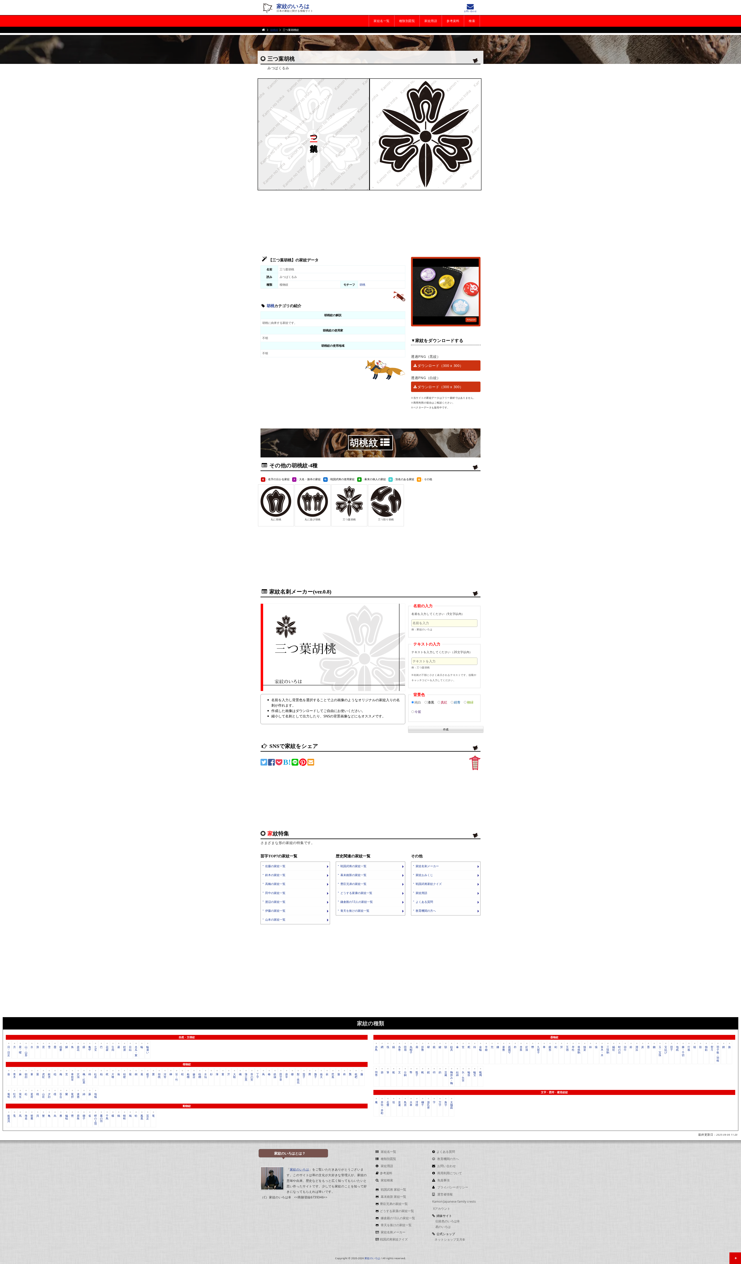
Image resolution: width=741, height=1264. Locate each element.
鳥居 (405, 1103)
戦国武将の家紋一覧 (353, 866)
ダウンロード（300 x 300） (440, 365)
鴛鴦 (31, 1117)
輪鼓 (469, 1073)
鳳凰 (141, 1117)
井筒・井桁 (382, 1107)
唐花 (78, 1048)
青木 (14, 1075)
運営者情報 (444, 1194)
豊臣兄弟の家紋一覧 (353, 884)
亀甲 (89, 1048)
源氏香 (428, 1104)
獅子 (84, 1117)
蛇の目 (619, 1049)
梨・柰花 (298, 1078)
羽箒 (376, 1073)
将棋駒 (579, 1049)
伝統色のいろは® (447, 1221)
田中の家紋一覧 (275, 893)
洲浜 (636, 1048)
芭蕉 (333, 1075)
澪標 (416, 1103)
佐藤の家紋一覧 (275, 866)
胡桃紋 (274, 30)
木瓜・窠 (136, 1051)
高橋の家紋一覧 (275, 884)
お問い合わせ (446, 1166)
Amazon (471, 319)
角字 (445, 1103)
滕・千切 (683, 1051)
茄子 (304, 1075)
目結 (130, 1048)
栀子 (147, 1075)
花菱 (107, 1048)
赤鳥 (376, 1048)
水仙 (205, 1075)
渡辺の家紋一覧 (275, 902)
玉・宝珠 (660, 1051)
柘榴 (188, 1075)
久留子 (538, 1049)
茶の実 (251, 1076)
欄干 (422, 1103)
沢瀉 (78, 1075)
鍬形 (550, 1048)
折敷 (422, 1048)
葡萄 (8, 1095)
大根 (234, 1075)
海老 (26, 1117)
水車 (411, 1103)
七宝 (95, 1048)
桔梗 (124, 1075)
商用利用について (449, 1173)
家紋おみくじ (424, 875)
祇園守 (509, 1049)
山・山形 (26, 1051)
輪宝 (474, 1073)
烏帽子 (411, 1049)
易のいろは (443, 1227)
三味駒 (608, 1049)
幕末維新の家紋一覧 (353, 875)
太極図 (451, 1104)
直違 (399, 1103)
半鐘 (486, 1048)
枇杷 (356, 1075)
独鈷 (706, 1048)
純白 (417, 702)
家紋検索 (386, 1180)
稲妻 (60, 1048)
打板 (689, 1048)
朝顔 (26, 1075)
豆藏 (445, 1073)
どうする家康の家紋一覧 (356, 893)
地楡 (95, 1095)
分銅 (405, 1073)
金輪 (480, 1048)
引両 (113, 1048)
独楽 (584, 1048)
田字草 (280, 1076)
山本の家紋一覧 (275, 920)
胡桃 (362, 285)
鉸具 (451, 1048)
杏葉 (521, 1048)
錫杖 (613, 1048)
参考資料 (453, 21)
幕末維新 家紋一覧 (393, 1197)
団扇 (405, 1048)
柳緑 (470, 702)
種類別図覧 (407, 21)
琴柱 (573, 1048)
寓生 (20, 1095)
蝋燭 (480, 1073)
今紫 (417, 711)
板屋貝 (8, 1118)
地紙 (677, 1048)
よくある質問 (424, 902)
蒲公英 (246, 1076)
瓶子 (416, 1073)
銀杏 (49, 1075)
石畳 (388, 1103)
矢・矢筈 (463, 1076)
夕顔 (49, 1095)
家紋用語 (430, 21)
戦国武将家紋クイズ (429, 884)
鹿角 (78, 1117)
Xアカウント (441, 1208)
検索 (472, 21)
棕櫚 (199, 1075)
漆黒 (431, 702)
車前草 (72, 1076)
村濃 (124, 1048)
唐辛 (286, 1075)
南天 (321, 1075)
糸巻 (399, 1048)
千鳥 (107, 1117)
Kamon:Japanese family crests (454, 1201)
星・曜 (20, 1049)
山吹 (43, 1095)
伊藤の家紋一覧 (275, 911)
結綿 (457, 1073)
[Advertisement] (370, 221)
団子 (671, 1048)
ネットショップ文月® (450, 1239)
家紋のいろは (293, 6)
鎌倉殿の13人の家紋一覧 (356, 902)
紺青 (457, 702)
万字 (440, 1103)
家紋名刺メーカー (427, 866)
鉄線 (275, 1075)
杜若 (95, 1075)
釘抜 (526, 1048)
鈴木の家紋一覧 (275, 875)
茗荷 (31, 1095)
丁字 (257, 1075)
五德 (567, 1048)
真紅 (444, 702)
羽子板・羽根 (717, 1053)
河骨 (165, 1075)
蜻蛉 (124, 1117)
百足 (147, 1117)
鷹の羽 (101, 1118)
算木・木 (602, 1051)
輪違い (147, 1049)
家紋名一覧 (381, 21)
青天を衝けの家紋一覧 (354, 911)
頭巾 (625, 1048)
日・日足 (8, 1051)
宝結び (665, 1049)
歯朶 (194, 1075)
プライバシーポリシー (452, 1187)
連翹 (78, 1095)
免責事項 (443, 1180)
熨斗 (712, 1048)
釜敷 (503, 1048)
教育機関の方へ (426, 911)
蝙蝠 (66, 1117)
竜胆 (72, 1095)
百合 (60, 1095)
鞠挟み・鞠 (451, 1077)
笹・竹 (176, 1076)
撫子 (315, 1075)
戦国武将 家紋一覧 (393, 1189)
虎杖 (43, 1075)
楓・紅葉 (84, 1078)
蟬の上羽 (95, 1119)
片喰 (113, 1075)
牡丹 (14, 1095)
